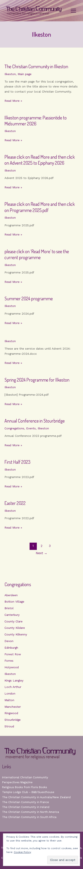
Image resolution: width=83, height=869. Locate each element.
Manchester (12, 706)
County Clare (13, 621)
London (9, 693)
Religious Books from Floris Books (24, 787)
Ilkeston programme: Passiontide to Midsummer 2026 (35, 120)
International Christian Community (25, 777)
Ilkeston (10, 74)
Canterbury (12, 614)
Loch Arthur (12, 687)
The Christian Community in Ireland (25, 807)
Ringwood (11, 713)
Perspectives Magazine (17, 782)
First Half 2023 (17, 462)
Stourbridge (12, 719)
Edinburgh (11, 647)
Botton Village (14, 601)
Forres (8, 660)
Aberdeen (11, 595)
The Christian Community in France (25, 802)
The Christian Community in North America (30, 812)
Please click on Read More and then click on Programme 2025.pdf (39, 207)
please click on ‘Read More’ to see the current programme (36, 254)
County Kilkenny (15, 634)
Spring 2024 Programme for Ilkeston (36, 380)
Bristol (9, 608)
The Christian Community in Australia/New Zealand (36, 797)
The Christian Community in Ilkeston (36, 66)
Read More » (13, 101)
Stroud (9, 726)
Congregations (14, 428)
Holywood (11, 667)
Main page (24, 74)
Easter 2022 (15, 503)
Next (41, 553)
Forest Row (12, 654)
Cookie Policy (22, 852)
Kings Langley (13, 680)
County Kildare (14, 627)
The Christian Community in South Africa (29, 817)
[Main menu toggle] (73, 10)
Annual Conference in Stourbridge (34, 421)
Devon (8, 641)
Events (31, 428)
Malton (9, 700)
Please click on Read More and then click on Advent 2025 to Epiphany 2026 (39, 160)
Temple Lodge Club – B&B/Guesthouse (28, 792)
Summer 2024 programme (28, 298)
